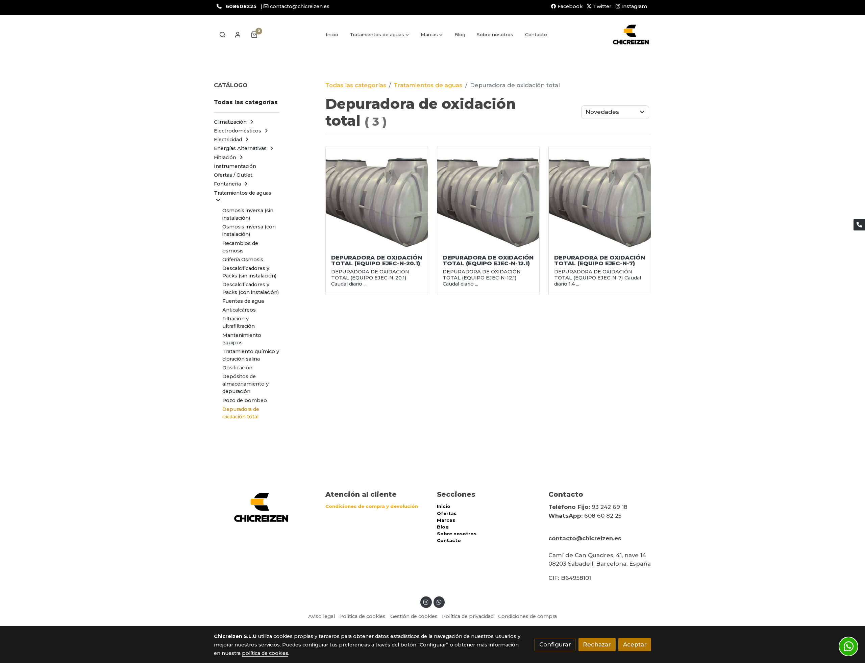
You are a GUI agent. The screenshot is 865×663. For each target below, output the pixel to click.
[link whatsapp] (439, 602)
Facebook (569, 6)
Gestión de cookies (414, 616)
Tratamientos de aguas (428, 85)
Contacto (449, 540)
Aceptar (635, 644)
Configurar (555, 644)
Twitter (601, 6)
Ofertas (446, 513)
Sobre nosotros (456, 533)
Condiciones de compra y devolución (371, 506)
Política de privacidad (468, 616)
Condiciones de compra (527, 616)
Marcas (446, 520)
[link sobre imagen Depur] (377, 198)
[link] (631, 34)
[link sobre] (265, 507)
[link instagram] (426, 602)
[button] (379, 34)
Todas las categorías (355, 85)
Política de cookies (362, 616)
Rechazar (597, 644)
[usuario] (238, 34)
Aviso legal (321, 616)
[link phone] (859, 224)
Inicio (443, 506)
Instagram (633, 6)
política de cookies (265, 653)
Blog (443, 527)
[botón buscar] (222, 34)
